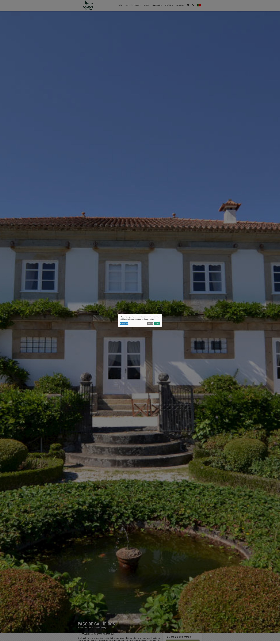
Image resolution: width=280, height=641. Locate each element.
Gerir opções (124, 323)
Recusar (150, 323)
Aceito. (157, 323)
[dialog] (140, 320)
